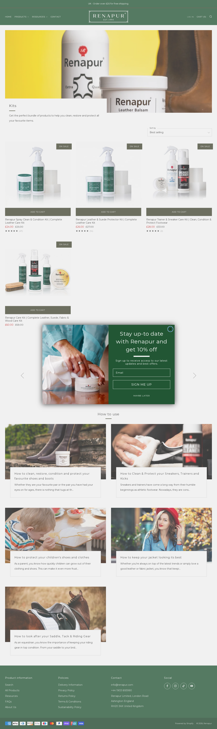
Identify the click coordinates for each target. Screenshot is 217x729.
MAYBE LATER (141, 395)
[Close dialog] (170, 329)
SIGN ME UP (141, 384)
